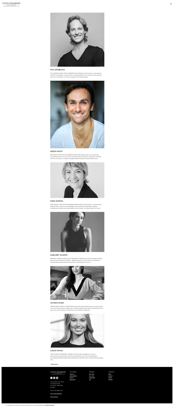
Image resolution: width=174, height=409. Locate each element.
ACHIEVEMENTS (73, 376)
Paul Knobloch (57, 70)
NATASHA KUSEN (57, 303)
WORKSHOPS (92, 378)
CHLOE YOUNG (56, 351)
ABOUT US (72, 374)
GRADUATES (72, 380)
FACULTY (72, 378)
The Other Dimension (49, 405)
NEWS (109, 374)
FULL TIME (91, 376)
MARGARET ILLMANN (58, 255)
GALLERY (110, 376)
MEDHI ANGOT (56, 151)
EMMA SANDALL (56, 201)
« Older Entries (54, 364)
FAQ (90, 380)
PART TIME (91, 374)
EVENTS (110, 378)
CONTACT (110, 380)
